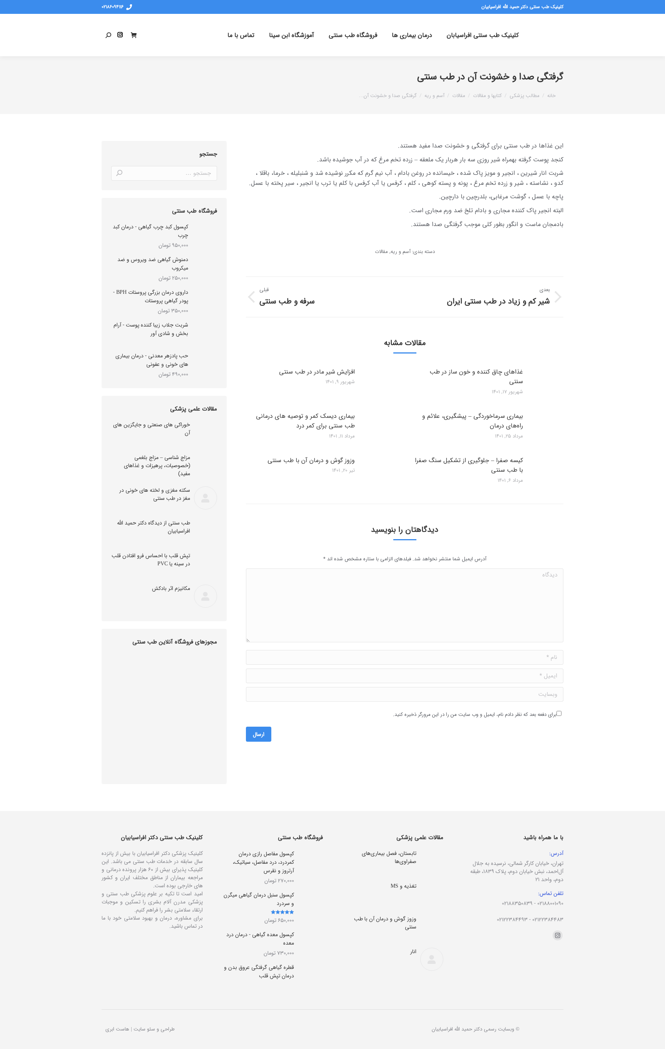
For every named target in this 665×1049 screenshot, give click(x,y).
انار (413, 952)
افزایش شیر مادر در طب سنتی (317, 372)
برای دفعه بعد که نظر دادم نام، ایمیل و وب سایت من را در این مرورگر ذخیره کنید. (474, 715)
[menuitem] (482, 35)
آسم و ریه (401, 252)
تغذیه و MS (403, 886)
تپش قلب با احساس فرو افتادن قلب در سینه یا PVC (151, 560)
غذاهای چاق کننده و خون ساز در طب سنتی (476, 377)
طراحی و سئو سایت (154, 1029)
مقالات (381, 252)
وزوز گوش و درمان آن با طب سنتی (311, 460)
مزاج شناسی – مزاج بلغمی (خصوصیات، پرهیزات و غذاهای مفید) (157, 466)
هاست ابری (117, 1029)
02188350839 (517, 903)
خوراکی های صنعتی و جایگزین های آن (151, 429)
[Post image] (552, 384)
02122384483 (547, 919)
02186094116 (113, 6)
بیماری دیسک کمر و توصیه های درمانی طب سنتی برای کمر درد (305, 421)
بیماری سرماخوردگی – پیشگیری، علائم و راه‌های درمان (472, 421)
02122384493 (512, 919)
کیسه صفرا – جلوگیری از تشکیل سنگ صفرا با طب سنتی (469, 465)
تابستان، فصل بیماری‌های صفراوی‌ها (389, 858)
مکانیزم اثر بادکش (171, 589)
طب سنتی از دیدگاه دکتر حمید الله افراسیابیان (153, 527)
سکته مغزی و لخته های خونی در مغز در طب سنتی (154, 494)
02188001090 (550, 903)
